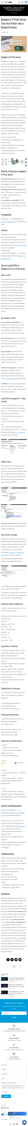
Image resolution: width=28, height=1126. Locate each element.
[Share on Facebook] (8, 959)
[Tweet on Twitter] (16, 959)
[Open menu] (2, 2)
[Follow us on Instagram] (5, 1108)
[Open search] (19, 2)
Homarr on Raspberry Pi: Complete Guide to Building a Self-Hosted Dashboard (16, 993)
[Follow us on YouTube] (8, 1108)
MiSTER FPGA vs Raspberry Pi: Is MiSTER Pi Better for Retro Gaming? (16, 985)
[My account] (22, 2)
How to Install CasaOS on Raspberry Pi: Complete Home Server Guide (17, 978)
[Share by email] (20, 959)
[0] (25, 2)
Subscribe (14, 1017)
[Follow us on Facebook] (2, 1108)
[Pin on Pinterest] (12, 959)
